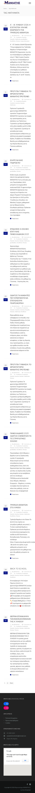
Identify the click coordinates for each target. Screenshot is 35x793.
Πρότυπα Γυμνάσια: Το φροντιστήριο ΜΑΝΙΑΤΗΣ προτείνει (20, 94)
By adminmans (16, 35)
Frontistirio (19, 37)
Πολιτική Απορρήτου (11, 718)
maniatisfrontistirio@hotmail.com (16, 736)
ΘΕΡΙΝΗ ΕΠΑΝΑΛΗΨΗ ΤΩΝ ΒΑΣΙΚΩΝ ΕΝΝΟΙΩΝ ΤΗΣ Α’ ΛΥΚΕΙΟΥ (20, 619)
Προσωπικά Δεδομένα (11, 720)
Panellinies (13, 41)
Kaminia (24, 37)
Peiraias (18, 41)
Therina (16, 630)
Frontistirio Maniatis (21, 101)
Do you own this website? (13, 761)
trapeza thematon (25, 41)
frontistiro (12, 103)
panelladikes (24, 39)
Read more (15, 80)
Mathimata (18, 39)
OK (25, 760)
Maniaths (12, 39)
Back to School (18, 569)
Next (11, 683)
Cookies (7, 723)
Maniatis (22, 103)
